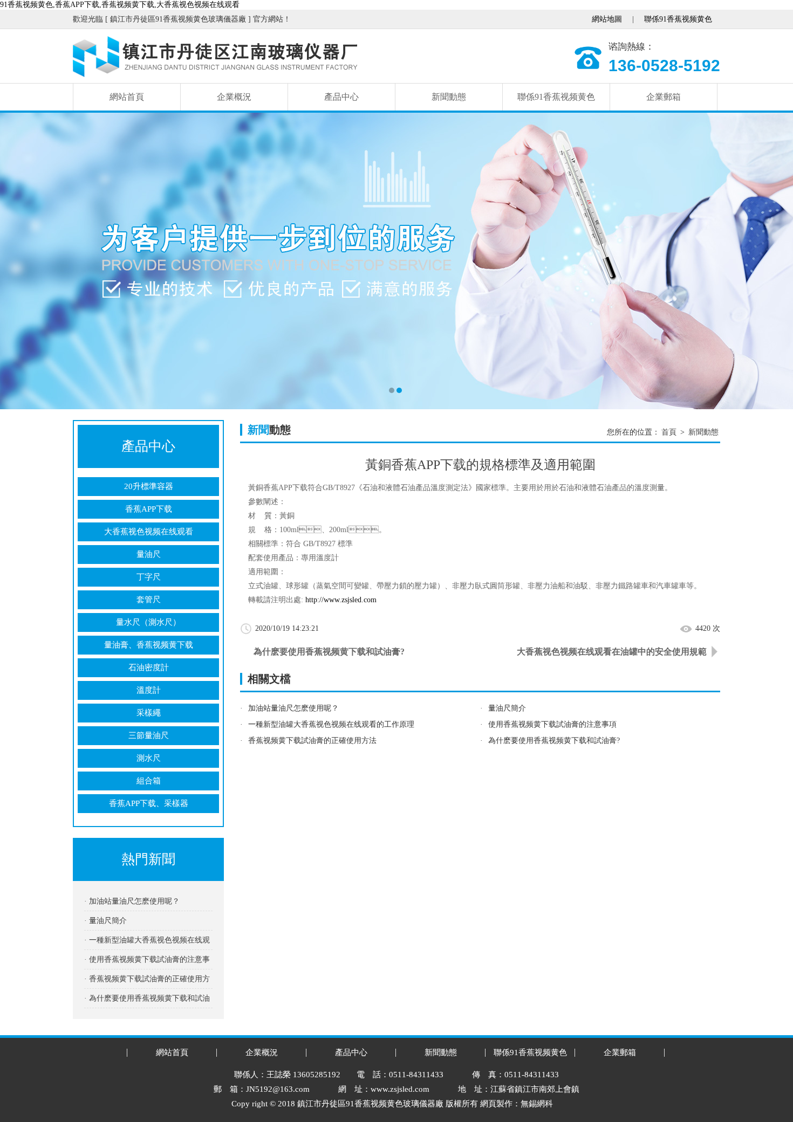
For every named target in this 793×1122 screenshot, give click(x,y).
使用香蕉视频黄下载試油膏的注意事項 (552, 724)
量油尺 (148, 554)
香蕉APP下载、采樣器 (148, 803)
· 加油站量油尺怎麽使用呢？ (132, 901)
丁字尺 (148, 577)
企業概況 (234, 96)
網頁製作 (496, 1103)
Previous (19, 261)
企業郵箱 (663, 96)
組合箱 (148, 780)
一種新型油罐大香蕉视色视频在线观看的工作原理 (331, 724)
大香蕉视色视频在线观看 (148, 531)
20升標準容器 (148, 486)
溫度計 (148, 690)
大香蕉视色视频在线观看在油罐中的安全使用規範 (612, 651)
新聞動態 (449, 96)
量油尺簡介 (507, 708)
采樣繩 (148, 712)
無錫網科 (537, 1103)
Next (774, 261)
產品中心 (341, 96)
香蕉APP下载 (148, 509)
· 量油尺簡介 (105, 921)
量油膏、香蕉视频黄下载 (148, 645)
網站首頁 (127, 96)
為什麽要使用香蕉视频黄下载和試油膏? (329, 651)
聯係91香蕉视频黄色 (678, 19)
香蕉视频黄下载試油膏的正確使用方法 (312, 740)
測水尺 (148, 758)
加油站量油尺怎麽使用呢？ (293, 708)
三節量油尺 (148, 735)
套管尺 (148, 599)
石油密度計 (148, 667)
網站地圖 (607, 19)
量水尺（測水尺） (148, 622)
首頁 (668, 432)
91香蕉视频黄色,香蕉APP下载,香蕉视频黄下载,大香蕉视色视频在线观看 (120, 5)
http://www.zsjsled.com (341, 600)
